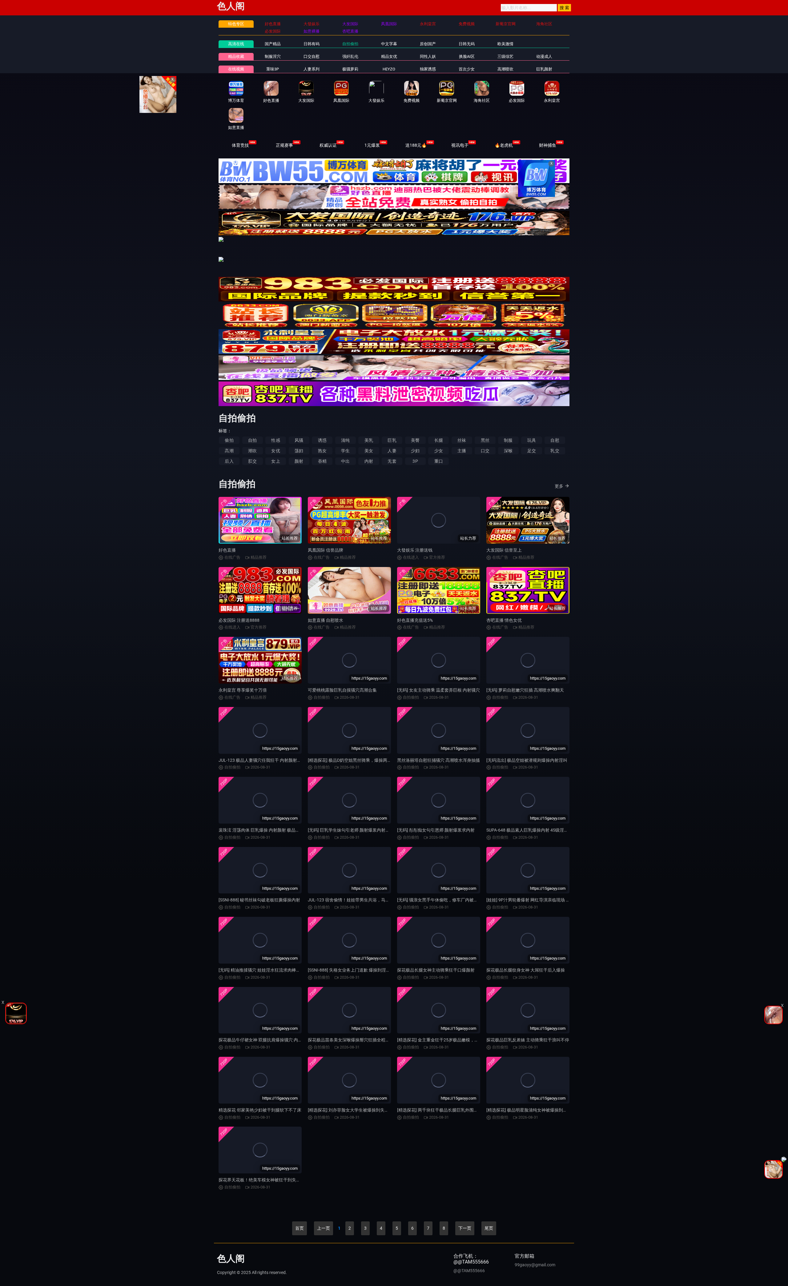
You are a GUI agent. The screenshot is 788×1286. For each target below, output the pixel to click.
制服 (508, 440)
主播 (461, 450)
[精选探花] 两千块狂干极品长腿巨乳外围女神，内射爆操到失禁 (457, 1110)
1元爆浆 (372, 145)
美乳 (368, 440)
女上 (275, 461)
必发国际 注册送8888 (239, 620)
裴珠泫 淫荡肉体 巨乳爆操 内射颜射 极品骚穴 (261, 830)
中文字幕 (389, 44)
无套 (392, 461)
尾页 (488, 1228)
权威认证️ (328, 145)
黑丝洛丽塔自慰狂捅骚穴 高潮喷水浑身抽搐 (438, 760)
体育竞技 (240, 145)
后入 (229, 461)
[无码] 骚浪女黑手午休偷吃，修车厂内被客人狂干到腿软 (450, 899)
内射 (368, 461)
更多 (559, 486)
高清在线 (236, 44)
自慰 (554, 440)
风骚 (299, 440)
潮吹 (252, 450)
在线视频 (236, 69)
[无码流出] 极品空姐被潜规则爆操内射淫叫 (526, 760)
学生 (345, 450)
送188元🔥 (416, 145)
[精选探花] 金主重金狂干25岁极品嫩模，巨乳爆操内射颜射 (453, 1039)
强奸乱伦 (350, 56)
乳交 (554, 450)
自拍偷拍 (350, 44)
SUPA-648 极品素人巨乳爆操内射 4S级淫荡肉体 (531, 830)
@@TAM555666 (469, 1270)
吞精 (322, 461)
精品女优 (389, 56)
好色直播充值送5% (415, 620)
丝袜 (461, 440)
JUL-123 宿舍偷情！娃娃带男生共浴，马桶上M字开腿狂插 (363, 899)
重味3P (272, 69)
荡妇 (299, 450)
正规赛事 (284, 145)
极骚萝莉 (350, 69)
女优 (275, 450)
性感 (275, 440)
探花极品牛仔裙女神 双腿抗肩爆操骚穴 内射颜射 (265, 1039)
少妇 (415, 450)
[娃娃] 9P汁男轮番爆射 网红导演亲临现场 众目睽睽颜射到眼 (543, 899)
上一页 (323, 1228)
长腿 (438, 440)
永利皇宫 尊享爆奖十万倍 (243, 690)
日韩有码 (312, 44)
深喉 (508, 450)
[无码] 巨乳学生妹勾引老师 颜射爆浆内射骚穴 (351, 830)
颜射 (299, 461)
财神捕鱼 (547, 145)
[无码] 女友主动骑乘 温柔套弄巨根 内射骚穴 (438, 690)
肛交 (252, 461)
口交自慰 (312, 56)
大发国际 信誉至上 (504, 550)
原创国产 (428, 44)
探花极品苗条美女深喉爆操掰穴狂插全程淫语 (351, 1039)
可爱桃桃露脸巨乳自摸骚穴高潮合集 (342, 690)
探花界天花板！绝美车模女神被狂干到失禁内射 (264, 1179)
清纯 (345, 440)
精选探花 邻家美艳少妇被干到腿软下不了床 (260, 1110)
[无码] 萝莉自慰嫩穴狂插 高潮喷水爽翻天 (525, 690)
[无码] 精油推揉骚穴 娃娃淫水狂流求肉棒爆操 (262, 970)
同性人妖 (428, 56)
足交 (531, 450)
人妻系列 (312, 69)
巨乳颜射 (544, 69)
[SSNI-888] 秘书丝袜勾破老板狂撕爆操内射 (259, 899)
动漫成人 (544, 56)
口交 (485, 450)
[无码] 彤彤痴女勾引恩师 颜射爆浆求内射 (436, 830)
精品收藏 (236, 56)
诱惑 (322, 440)
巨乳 (392, 440)
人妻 (392, 450)
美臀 (415, 440)
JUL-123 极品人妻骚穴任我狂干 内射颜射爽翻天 (264, 760)
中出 (345, 461)
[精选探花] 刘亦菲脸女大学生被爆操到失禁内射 (352, 1110)
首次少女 (467, 69)
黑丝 (485, 440)
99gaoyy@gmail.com (535, 1264)
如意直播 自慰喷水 (325, 620)
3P (415, 461)
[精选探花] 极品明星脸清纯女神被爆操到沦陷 (529, 1110)
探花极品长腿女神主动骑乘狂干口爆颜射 (436, 970)
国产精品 (273, 44)
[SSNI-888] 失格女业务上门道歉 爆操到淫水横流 (353, 970)
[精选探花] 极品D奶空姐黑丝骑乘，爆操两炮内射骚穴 (358, 760)
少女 (438, 450)
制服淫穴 (273, 56)
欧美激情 (505, 44)
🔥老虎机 (504, 145)
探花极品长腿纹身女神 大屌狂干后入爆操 (525, 970)
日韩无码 (467, 44)
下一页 (464, 1228)
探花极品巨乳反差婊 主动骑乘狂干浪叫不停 (527, 1039)
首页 (299, 1228)
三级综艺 (505, 56)
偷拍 (229, 440)
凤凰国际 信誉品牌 (325, 550)
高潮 (229, 450)
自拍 (252, 440)
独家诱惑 (428, 69)
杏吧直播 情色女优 (504, 620)
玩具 (531, 440)
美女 (368, 450)
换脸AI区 (467, 56)
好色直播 (227, 550)
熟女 (322, 450)
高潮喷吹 (505, 69)
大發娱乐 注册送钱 (414, 550)
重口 (438, 461)
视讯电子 (459, 145)
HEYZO (389, 69)
